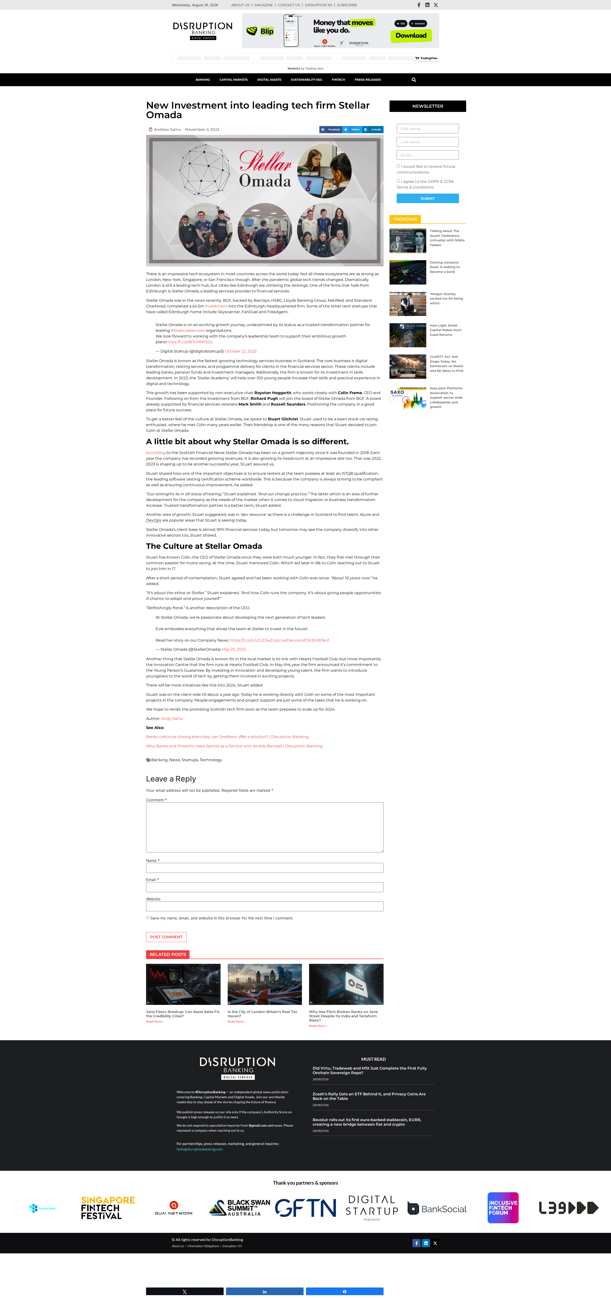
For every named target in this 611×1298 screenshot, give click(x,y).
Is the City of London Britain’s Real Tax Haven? (262, 1010)
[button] (334, 44)
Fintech (338, 79)
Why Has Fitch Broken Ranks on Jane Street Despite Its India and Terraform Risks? (343, 1012)
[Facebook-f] (419, 5)
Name (153, 857)
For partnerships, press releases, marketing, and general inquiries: (228, 1140)
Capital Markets (234, 79)
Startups (190, 756)
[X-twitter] (435, 5)
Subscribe (347, 5)
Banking (203, 79)
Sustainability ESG (306, 79)
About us (240, 5)
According (156, 449)
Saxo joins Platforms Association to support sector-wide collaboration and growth (446, 397)
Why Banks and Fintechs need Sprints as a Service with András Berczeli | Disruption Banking (234, 742)
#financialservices (188, 327)
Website (153, 895)
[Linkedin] (427, 5)
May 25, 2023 (234, 646)
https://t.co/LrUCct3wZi (252, 636)
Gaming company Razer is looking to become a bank (445, 267)
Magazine (263, 5)
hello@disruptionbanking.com (200, 1145)
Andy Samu (172, 715)
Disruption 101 (318, 5)
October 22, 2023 (241, 347)
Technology (211, 756)
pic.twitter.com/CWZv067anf (301, 636)
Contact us (289, 5)
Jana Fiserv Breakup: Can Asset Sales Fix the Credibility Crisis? (183, 1010)
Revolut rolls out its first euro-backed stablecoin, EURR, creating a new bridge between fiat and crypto (367, 1118)
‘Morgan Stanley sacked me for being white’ (446, 298)
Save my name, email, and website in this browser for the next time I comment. (221, 915)
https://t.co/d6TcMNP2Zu (189, 338)
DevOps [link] (153, 517)
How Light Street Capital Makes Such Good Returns (446, 330)
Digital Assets (269, 79)
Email (152, 876)
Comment (156, 796)
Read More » (155, 1018)
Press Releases (368, 79)
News (174, 756)
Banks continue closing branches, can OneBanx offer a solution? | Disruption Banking (227, 733)
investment (216, 306)
